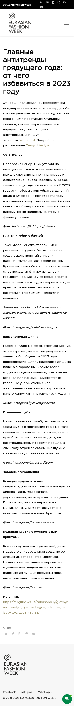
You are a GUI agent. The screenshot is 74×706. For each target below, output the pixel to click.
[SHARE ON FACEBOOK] (13, 634)
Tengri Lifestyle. (38, 145)
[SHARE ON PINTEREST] (27, 634)
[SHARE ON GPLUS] (20, 634)
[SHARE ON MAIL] (34, 634)
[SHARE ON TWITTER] (6, 634)
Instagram (27, 692)
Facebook (9, 692)
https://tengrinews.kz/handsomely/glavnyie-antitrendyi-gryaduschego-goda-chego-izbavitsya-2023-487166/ (36, 607)
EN (47, 2)
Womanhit (27, 140)
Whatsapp (45, 692)
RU (41, 2)
